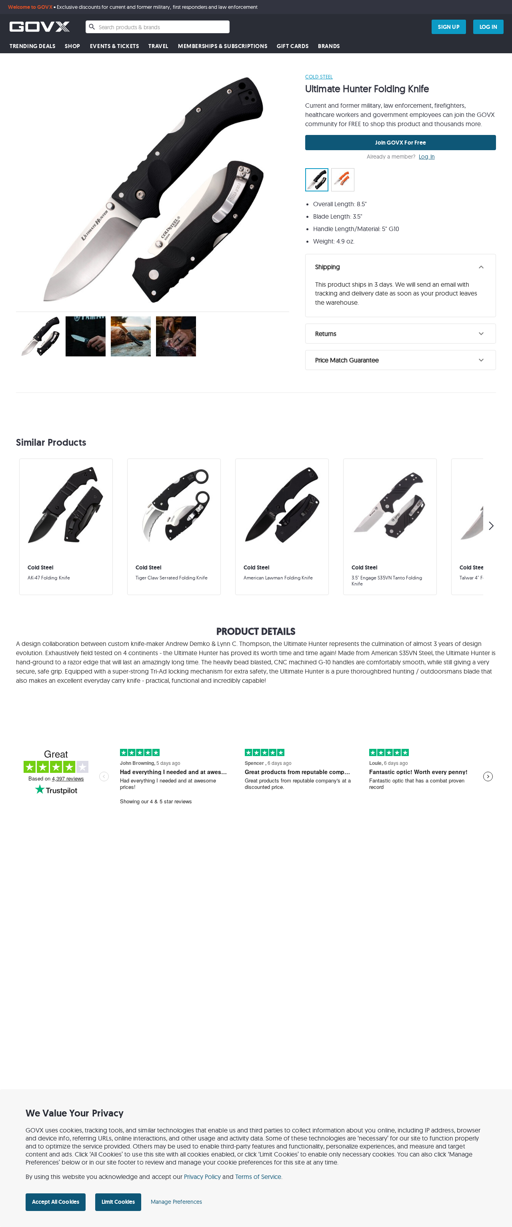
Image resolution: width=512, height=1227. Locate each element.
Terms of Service (258, 1177)
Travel (158, 46)
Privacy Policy (202, 1177)
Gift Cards (292, 46)
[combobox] (158, 26)
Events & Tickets (114, 46)
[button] (401, 267)
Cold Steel (318, 76)
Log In (426, 156)
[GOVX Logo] (40, 27)
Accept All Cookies (55, 1201)
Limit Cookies (118, 1201)
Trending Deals (32, 46)
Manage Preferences (176, 1201)
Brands (329, 46)
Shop (72, 46)
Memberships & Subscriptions (222, 46)
